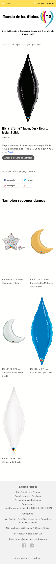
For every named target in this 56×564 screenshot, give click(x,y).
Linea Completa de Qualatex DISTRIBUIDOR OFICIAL (28, 508)
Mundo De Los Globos (30, 558)
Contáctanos (28, 504)
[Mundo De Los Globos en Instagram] (32, 546)
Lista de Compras (45, 3)
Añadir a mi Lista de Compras (18, 158)
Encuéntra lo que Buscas (28, 492)
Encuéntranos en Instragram (28, 500)
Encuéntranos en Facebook (28, 496)
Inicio (4, 45)
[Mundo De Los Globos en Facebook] (24, 546)
